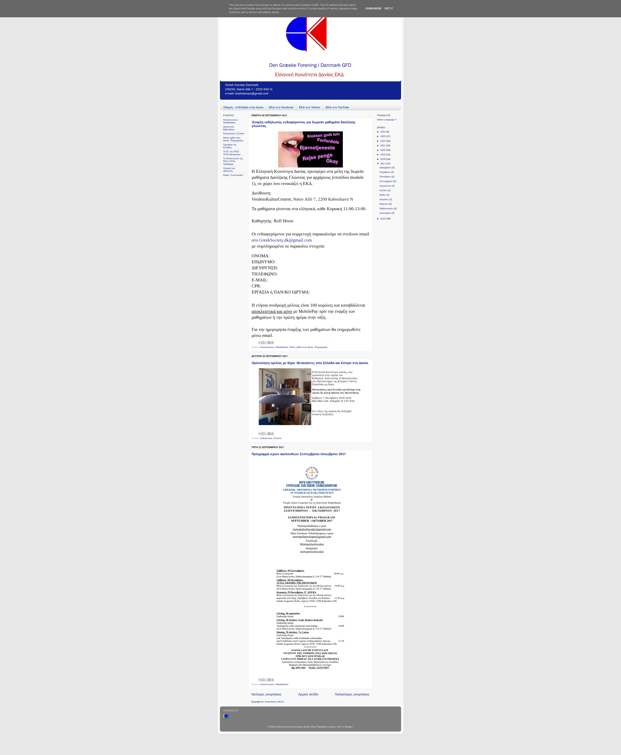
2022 (383, 141)
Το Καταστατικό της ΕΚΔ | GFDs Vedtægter (233, 161)
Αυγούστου (386, 185)
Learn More (373, 8)
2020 (383, 150)
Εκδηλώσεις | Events (270, 438)
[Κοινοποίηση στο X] (266, 342)
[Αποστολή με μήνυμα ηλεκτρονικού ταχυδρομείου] (260, 342)
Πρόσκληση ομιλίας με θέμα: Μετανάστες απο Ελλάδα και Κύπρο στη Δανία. (310, 363)
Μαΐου (383, 195)
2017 (383, 163)
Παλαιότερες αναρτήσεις (352, 694)
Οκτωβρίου (386, 176)
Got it (389, 8)
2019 (383, 154)
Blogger (349, 726)
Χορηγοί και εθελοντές (229, 169)
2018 (383, 159)
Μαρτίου (384, 204)
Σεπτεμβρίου (386, 181)
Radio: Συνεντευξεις (233, 175)
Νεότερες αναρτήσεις (266, 694)
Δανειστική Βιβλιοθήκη (228, 128)
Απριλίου (384, 199)
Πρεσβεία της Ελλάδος (230, 146)
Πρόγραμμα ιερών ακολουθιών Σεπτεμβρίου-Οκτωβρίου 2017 (299, 454)
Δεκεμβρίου (386, 167)
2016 (383, 218)
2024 (383, 131)
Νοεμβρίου (385, 172)
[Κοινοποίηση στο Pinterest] (272, 342)
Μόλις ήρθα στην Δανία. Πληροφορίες (309, 347)
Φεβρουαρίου (387, 208)
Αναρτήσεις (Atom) (274, 701)
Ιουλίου (384, 190)
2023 (383, 136)
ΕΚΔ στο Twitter (309, 107)
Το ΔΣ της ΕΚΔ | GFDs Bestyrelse (231, 152)
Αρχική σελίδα (308, 694)
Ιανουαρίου (386, 213)
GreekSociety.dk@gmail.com (285, 240)
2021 (383, 145)
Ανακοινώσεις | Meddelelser (274, 347)
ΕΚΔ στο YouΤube (337, 107)
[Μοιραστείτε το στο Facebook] (269, 342)
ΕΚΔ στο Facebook (281, 107)
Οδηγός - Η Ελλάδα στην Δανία (243, 107)
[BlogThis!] (263, 342)
